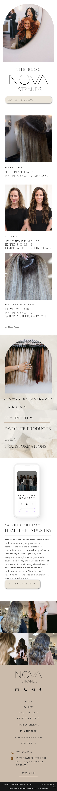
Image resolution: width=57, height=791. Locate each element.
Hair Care (15, 167)
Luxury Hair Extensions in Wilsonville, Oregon (25, 312)
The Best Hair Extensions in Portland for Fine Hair (28, 244)
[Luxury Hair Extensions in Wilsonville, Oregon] (28, 276)
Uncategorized (20, 304)
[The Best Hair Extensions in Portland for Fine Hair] (28, 208)
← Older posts (12, 327)
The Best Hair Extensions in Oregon (27, 173)
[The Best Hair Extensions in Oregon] (28, 139)
